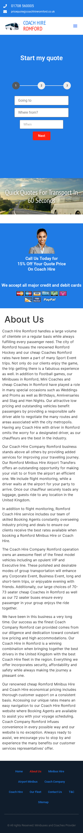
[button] (75, 26)
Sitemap (43, 802)
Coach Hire (16, 792)
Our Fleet (35, 792)
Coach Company (54, 781)
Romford (34, 25)
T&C (71, 792)
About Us (35, 771)
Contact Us (55, 792)
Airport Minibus (28, 781)
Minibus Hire (56, 771)
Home (19, 771)
